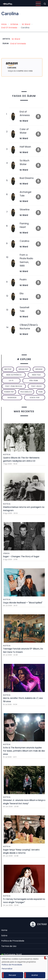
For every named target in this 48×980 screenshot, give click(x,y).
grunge (38, 369)
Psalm (23, 279)
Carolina (24, 241)
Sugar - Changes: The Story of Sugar (21, 556)
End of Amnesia (18, 43)
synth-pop (34, 397)
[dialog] (24, 968)
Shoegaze (12, 397)
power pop (9, 392)
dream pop (23, 369)
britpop (7, 369)
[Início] (7, 3)
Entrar (42, 924)
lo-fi (11, 380)
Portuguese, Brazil (12, 954)
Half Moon (25, 146)
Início (4, 24)
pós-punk (33, 380)
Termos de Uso (8, 946)
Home (4, 930)
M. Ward (26, 24)
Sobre (4, 935)
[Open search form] (45, 4)
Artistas (14, 24)
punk (41, 392)
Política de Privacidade (12, 940)
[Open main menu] (38, 4)
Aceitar (34, 975)
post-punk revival (13, 386)
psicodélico (26, 392)
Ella (21, 293)
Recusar (12, 975)
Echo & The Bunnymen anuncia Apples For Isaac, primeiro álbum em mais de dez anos (24, 751)
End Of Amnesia (9, 27)
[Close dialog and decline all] (46, 957)
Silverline (24, 209)
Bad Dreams (27, 178)
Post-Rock (36, 386)
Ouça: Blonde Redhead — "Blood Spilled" (22, 602)
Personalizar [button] (7, 968)
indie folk (36, 375)
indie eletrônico (13, 375)
